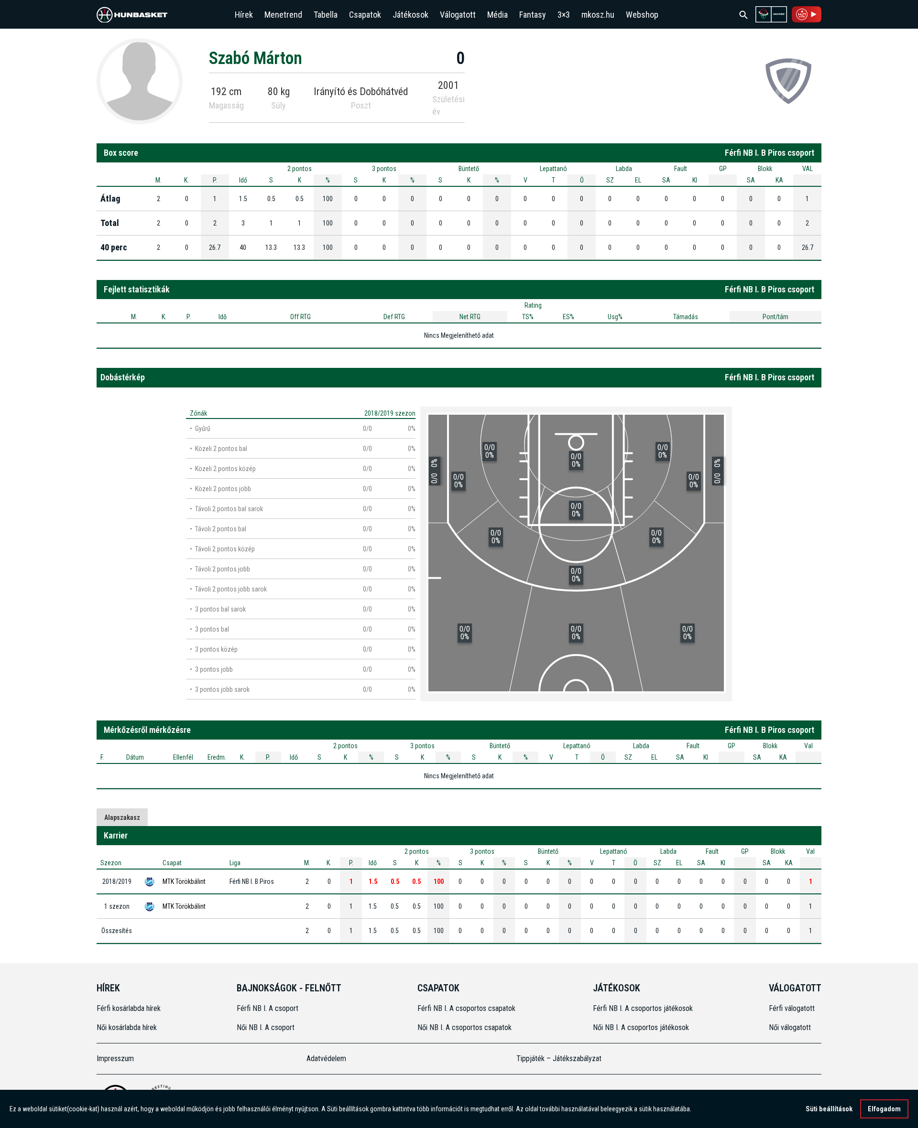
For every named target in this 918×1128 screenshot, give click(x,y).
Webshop (642, 15)
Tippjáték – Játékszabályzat (558, 1058)
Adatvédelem (326, 1058)
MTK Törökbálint (184, 881)
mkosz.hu (597, 15)
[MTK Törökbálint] (788, 81)
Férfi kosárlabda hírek (129, 1008)
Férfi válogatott (792, 1008)
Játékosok (410, 15)
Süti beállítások (829, 1109)
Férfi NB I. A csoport (267, 1008)
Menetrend (283, 15)
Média (497, 15)
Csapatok (365, 15)
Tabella (326, 15)
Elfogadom (884, 1109)
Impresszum (115, 1058)
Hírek (244, 15)
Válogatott (458, 15)
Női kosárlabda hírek (127, 1027)
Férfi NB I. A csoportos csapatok (467, 1008)
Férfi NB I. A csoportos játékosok (643, 1008)
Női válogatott (790, 1027)
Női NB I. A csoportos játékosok (641, 1027)
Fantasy (532, 15)
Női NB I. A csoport (266, 1027)
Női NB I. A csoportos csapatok (465, 1027)
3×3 (563, 15)
